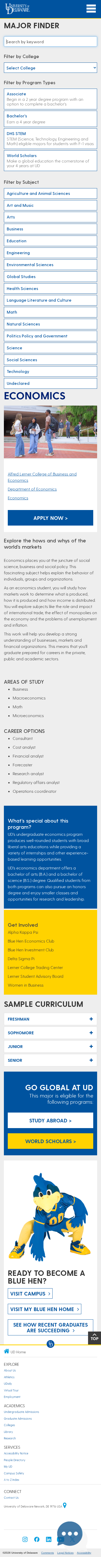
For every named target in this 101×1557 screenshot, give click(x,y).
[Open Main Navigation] (91, 9)
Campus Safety (14, 1473)
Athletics (9, 1377)
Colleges (9, 1425)
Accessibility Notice (16, 1453)
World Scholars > (50, 1141)
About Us (10, 1370)
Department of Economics (32, 488)
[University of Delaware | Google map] (65, 1506)
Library (8, 1431)
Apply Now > (50, 518)
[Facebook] (36, 1540)
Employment (12, 1396)
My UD (8, 1466)
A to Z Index (11, 1479)
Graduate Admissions (18, 1418)
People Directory (14, 1460)
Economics (18, 497)
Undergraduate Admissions (21, 1411)
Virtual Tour (11, 1390)
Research (10, 1438)
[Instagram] (25, 1540)
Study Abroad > (50, 1120)
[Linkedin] (48, 1540)
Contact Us (11, 1497)
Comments (47, 1552)
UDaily (8, 1383)
